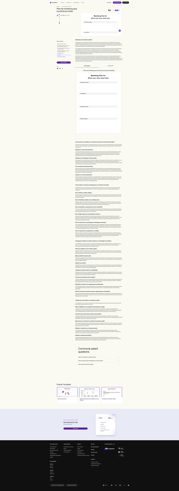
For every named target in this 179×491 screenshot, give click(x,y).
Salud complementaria (54, 450)
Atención (51, 470)
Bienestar (51, 452)
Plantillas (92, 449)
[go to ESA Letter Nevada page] (67, 392)
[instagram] (115, 485)
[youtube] (128, 485)
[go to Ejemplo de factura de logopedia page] (89, 392)
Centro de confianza (94, 462)
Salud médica (52, 448)
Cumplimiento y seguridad (96, 463)
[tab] (87, 66)
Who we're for (68, 2)
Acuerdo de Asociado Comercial (83, 455)
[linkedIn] (120, 485)
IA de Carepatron (67, 452)
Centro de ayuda (94, 452)
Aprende (92, 455)
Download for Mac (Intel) (71, 485)
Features (62, 2)
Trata (51, 478)
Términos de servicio (81, 453)
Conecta (51, 464)
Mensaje (51, 467)
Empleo (78, 448)
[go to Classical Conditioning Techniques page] (111, 392)
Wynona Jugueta (62, 15)
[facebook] (111, 485)
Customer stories (76, 2)
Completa (52, 476)
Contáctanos (79, 452)
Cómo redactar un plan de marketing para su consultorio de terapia (63, 49)
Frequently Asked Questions (61, 56)
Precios (82, 2)
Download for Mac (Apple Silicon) (57, 485)
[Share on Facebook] (60, 68)
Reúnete (51, 472)
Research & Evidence (60, 53)
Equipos (51, 457)
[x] (124, 485)
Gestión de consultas (67, 450)
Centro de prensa (80, 450)
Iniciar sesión (109, 2)
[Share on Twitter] (62, 68)
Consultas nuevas (53, 453)
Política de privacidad (95, 465)
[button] (105, 485)
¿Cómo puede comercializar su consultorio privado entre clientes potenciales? (63, 46)
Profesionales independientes (55, 455)
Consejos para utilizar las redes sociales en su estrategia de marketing (63, 51)
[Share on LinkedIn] (57, 68)
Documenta (52, 473)
